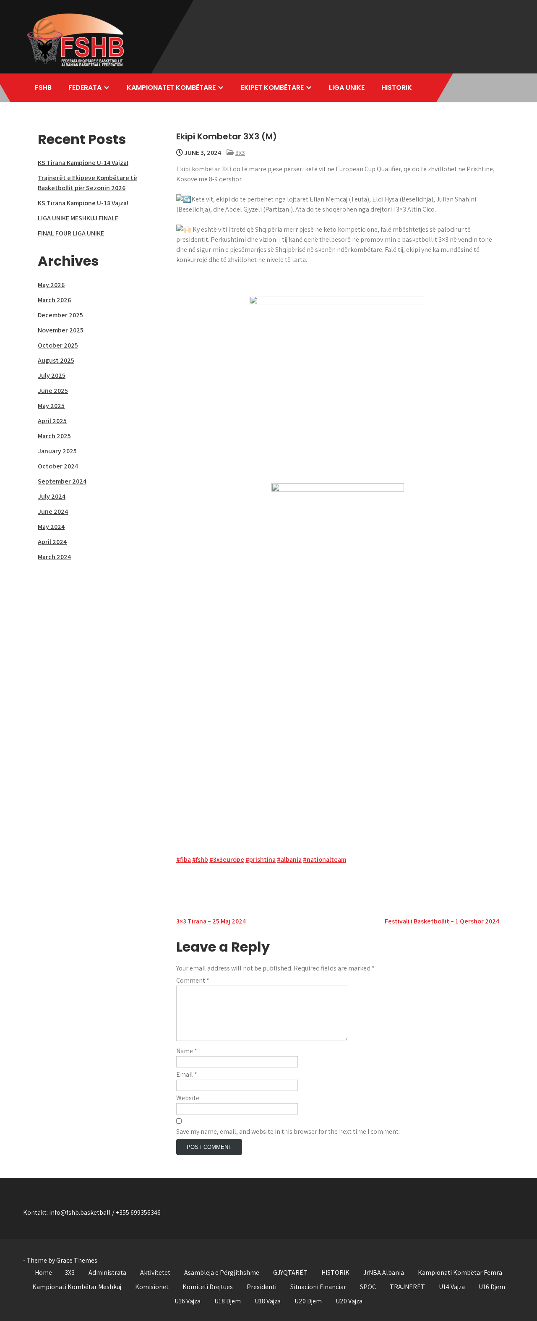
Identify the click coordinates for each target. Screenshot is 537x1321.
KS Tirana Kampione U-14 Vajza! (83, 162)
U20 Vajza (349, 1301)
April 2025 (52, 420)
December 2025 (60, 315)
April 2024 (52, 541)
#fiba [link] (183, 859)
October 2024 (58, 466)
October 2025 (58, 345)
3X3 (70, 1272)
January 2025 (57, 451)
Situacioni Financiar (318, 1286)
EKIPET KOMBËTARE (272, 87)
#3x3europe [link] (226, 859)
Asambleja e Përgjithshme (221, 1272)
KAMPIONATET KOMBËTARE (171, 87)
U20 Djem (308, 1301)
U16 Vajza (188, 1301)
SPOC (368, 1286)
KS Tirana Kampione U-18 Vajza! (83, 203)
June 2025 (53, 390)
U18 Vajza (268, 1301)
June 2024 (53, 511)
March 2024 (54, 556)
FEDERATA (85, 87)
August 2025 (56, 360)
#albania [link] (289, 859)
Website (187, 1097)
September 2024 (62, 481)
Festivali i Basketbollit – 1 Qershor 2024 (442, 921)
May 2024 (51, 526)
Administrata (107, 1272)
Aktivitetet (155, 1272)
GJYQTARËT (290, 1272)
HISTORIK (396, 87)
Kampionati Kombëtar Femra (460, 1272)
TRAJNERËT (407, 1286)
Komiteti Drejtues (207, 1286)
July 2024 (51, 496)
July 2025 (51, 375)
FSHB (43, 87)
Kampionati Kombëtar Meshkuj (76, 1286)
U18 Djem (227, 1301)
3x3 (240, 152)
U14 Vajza (452, 1286)
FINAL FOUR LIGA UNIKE (71, 233)
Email (186, 1074)
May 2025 (51, 405)
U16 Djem (492, 1286)
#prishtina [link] (260, 859)
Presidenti (261, 1286)
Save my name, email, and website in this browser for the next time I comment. (288, 1131)
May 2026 (51, 284)
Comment (192, 980)
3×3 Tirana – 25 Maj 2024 (211, 921)
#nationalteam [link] (324, 859)
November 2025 (60, 330)
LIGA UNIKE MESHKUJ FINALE (78, 218)
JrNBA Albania (383, 1272)
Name (186, 1050)
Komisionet (152, 1286)
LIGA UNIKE (347, 87)
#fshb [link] (200, 859)
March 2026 (54, 300)
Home (43, 1272)
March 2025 (54, 436)
